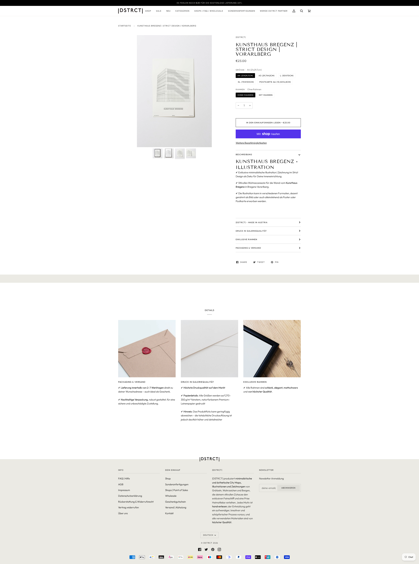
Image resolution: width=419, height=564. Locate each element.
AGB (120, 484)
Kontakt (169, 513)
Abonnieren (288, 488)
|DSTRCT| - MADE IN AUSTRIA (251, 222)
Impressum (124, 490)
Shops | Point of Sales (176, 490)
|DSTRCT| (241, 37)
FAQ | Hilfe (124, 478)
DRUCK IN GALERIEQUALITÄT (251, 231)
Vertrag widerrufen (128, 507)
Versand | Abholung (175, 507)
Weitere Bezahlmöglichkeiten (251, 142)
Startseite (124, 26)
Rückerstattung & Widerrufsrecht (136, 501)
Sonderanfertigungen (176, 484)
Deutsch (208, 535)
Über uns (123, 513)
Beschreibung (244, 154)
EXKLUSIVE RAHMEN (246, 239)
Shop (168, 478)
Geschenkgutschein (175, 501)
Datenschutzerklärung (130, 495)
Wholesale (170, 495)
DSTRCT (207, 543)
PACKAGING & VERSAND (248, 248)
